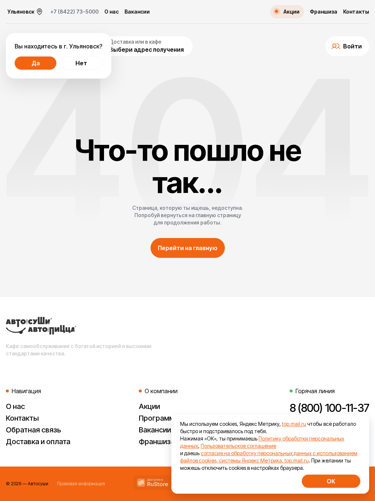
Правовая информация (81, 483)
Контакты (356, 11)
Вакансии (137, 11)
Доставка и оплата (38, 441)
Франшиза (323, 11)
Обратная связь (33, 429)
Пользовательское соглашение (238, 446)
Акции (149, 406)
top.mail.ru (294, 424)
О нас (111, 11)
